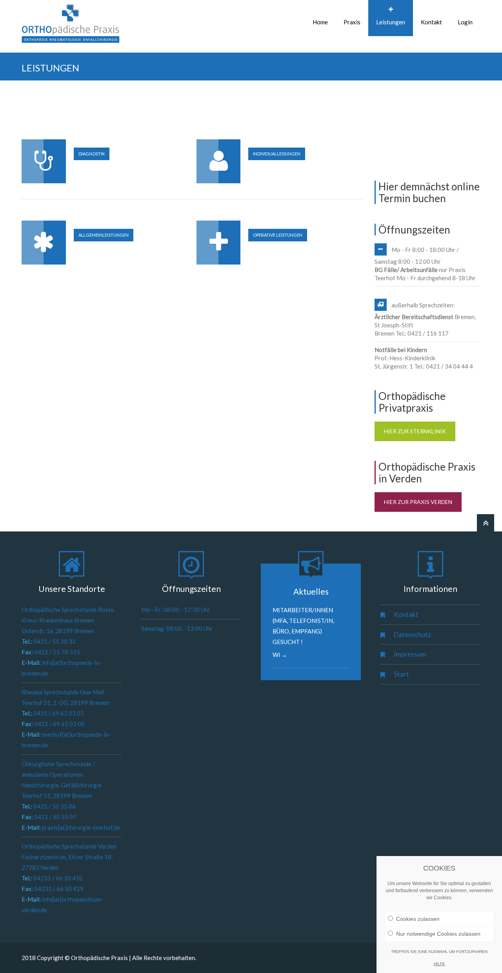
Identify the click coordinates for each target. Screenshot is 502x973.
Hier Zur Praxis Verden (418, 501)
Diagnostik (91, 153)
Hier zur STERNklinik (415, 431)
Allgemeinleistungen (103, 234)
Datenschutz (412, 634)
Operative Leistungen (277, 234)
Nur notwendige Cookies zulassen (438, 934)
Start (401, 674)
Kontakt (431, 22)
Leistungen (390, 22)
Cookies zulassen (418, 919)
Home (320, 22)
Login (465, 22)
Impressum (410, 654)
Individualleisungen (276, 153)
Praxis (352, 22)
